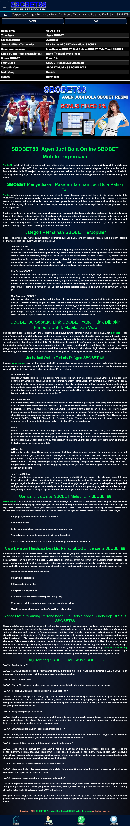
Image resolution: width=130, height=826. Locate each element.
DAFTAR (33, 21)
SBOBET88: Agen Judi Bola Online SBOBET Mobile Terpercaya (64, 811)
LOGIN (96, 21)
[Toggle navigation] (4, 6)
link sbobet (116, 333)
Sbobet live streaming (116, 647)
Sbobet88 (7, 165)
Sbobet (6, 195)
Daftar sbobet (9, 501)
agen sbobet (18, 363)
